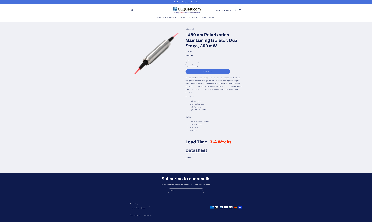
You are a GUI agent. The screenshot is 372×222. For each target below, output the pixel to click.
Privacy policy (147, 215)
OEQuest (137, 215)
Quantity (188, 60)
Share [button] (189, 158)
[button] (132, 10)
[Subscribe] (202, 190)
